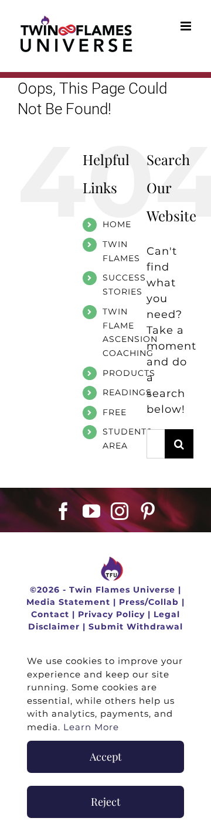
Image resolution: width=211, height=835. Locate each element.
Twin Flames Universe (122, 589)
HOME (117, 224)
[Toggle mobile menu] (187, 26)
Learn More (91, 727)
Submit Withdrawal (136, 626)
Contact (50, 614)
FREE (115, 412)
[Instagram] (120, 511)
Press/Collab (149, 602)
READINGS (127, 392)
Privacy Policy (111, 614)
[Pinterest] (148, 511)
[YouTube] (92, 511)
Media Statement (68, 602)
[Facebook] (64, 511)
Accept (105, 757)
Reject (105, 802)
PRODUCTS (129, 373)
